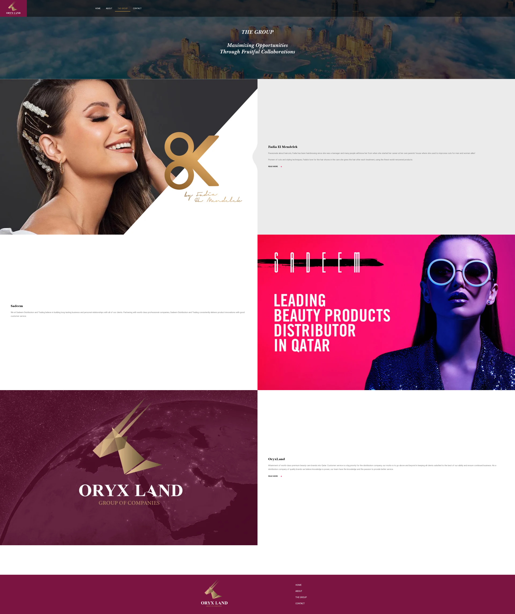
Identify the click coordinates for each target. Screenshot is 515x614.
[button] (273, 166)
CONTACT (137, 8)
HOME (98, 8)
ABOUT (109, 8)
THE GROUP (123, 8)
